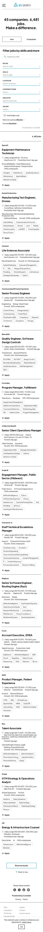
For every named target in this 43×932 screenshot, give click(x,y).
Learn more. (27, 922)
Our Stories (7, 913)
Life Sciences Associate (16, 250)
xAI (3, 823)
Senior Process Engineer (16, 293)
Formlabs (6, 383)
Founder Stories (9, 916)
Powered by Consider (31, 127)
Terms (25, 899)
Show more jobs (21, 865)
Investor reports (24, 913)
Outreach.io (7, 523)
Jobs (12, 39)
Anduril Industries (9, 193)
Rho (3, 724)
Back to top (23, 872)
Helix (4, 675)
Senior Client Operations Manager (21, 430)
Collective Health (9, 426)
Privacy (18, 899)
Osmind (5, 246)
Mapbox (5, 578)
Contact (22, 910)
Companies (31, 39)
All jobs (19, 120)
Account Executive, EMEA (17, 635)
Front (4, 631)
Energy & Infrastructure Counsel (20, 827)
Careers (22, 907)
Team (5, 907)
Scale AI (5, 470)
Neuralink (6, 334)
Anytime (12, 123)
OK (21, 927)
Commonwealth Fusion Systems (15, 289)
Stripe (4, 774)
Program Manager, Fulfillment (19, 387)
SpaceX (5, 145)
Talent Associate (11, 728)
